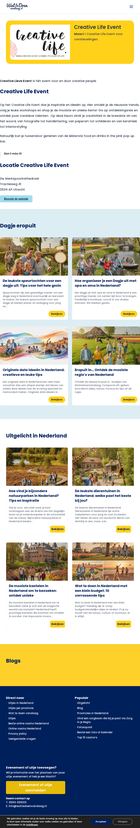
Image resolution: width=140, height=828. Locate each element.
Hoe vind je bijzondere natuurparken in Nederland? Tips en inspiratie (34, 496)
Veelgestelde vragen (22, 739)
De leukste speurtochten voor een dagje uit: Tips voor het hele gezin (32, 283)
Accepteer (100, 821)
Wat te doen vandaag (23, 713)
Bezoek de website (16, 198)
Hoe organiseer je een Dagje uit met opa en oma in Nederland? (105, 283)
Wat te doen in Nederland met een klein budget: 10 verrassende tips (101, 590)
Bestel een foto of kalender (95, 732)
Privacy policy (17, 733)
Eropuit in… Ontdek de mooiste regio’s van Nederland (101, 372)
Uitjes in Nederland (20, 703)
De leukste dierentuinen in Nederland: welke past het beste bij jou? (103, 496)
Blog (80, 708)
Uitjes (12, 718)
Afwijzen (122, 821)
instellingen (32, 824)
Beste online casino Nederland (28, 723)
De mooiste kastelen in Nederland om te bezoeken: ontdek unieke (33, 590)
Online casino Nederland (24, 728)
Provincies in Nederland (92, 713)
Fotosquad (84, 727)
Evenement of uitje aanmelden (35, 787)
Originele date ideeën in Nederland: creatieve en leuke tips (34, 372)
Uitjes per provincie (20, 708)
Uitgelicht (83, 703)
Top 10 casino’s (87, 737)
